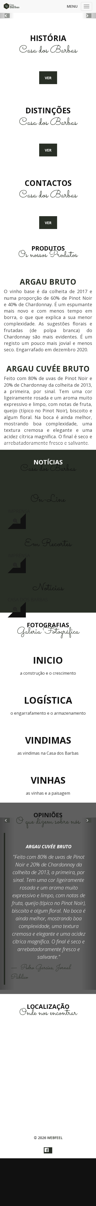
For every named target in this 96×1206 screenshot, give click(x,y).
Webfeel (54, 1137)
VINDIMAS (48, 740)
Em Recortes (48, 543)
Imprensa (19, 511)
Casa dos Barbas (28, 599)
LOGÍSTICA (48, 700)
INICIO (48, 660)
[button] (7, 15)
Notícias (48, 588)
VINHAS (48, 780)
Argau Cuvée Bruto (48, 846)
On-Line (48, 499)
